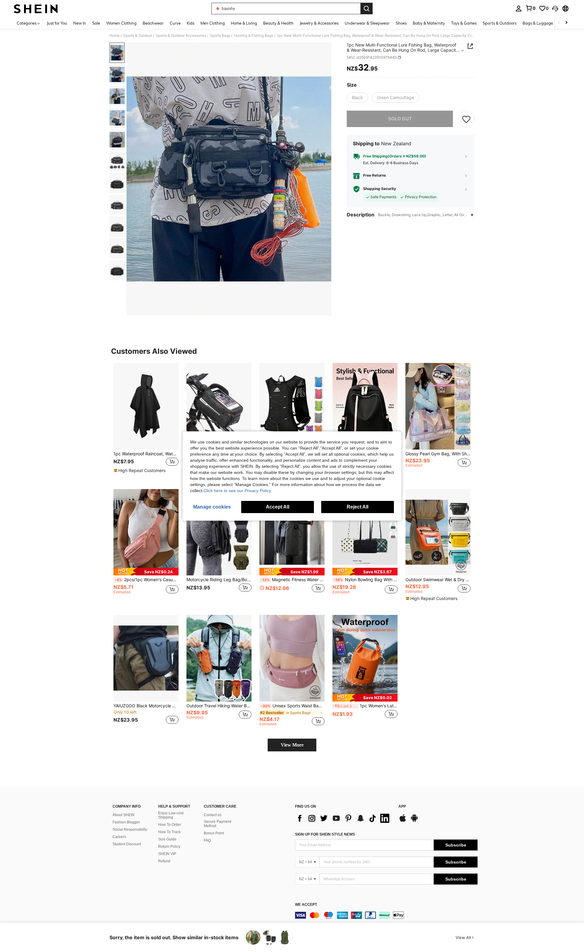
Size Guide (167, 839)
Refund (164, 861)
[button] (555, 8)
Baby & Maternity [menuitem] (429, 23)
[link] (530, 8)
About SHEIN (123, 815)
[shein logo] (36, 8)
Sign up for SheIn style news (325, 834)
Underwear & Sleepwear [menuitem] (367, 23)
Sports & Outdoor (137, 35)
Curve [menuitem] (175, 23)
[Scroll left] (559, 23)
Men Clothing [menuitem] (212, 23)
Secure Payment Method (217, 823)
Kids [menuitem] (190, 23)
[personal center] (518, 8)
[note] (140, 470)
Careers (119, 837)
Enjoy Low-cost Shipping (170, 815)
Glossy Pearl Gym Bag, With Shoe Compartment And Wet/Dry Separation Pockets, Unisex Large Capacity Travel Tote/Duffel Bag (438, 453)
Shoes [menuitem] (401, 23)
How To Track (169, 832)
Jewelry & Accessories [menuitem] (319, 23)
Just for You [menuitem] (57, 23)
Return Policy (169, 846)
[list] (343, 818)
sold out (400, 119)
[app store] (402, 821)
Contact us (212, 815)
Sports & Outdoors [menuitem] (499, 23)
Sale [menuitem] (96, 23)
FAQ (207, 840)
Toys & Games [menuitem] (464, 23)
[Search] (366, 8)
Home (114, 35)
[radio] (357, 97)
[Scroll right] (566, 23)
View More (292, 744)
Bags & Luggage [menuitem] (538, 23)
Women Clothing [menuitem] (121, 23)
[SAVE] (466, 119)
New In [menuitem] (79, 23)
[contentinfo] (386, 915)
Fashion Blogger (126, 822)
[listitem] (146, 421)
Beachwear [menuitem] (153, 23)
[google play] (414, 821)
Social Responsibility (130, 829)
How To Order (169, 825)
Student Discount (127, 844)
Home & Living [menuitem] (244, 23)
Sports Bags (220, 35)
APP (402, 807)
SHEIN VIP (167, 854)
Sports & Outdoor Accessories (181, 35)
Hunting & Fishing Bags (253, 35)
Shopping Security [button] (379, 189)
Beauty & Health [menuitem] (278, 23)
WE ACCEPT (306, 905)
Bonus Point (214, 833)
